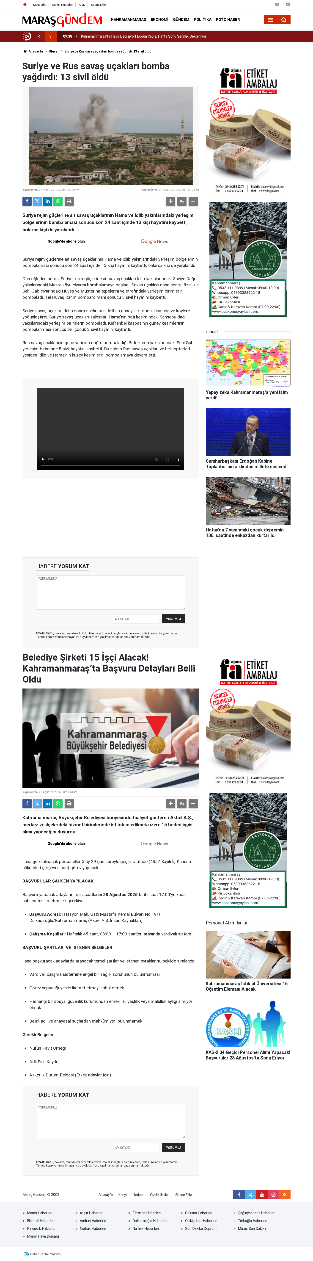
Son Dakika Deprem (201, 1228)
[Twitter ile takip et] (250, 1194)
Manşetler (39, 4)
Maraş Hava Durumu (43, 1236)
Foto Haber (228, 19)
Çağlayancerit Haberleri (256, 1213)
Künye (123, 1195)
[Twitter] (37, 201)
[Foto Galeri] (288, 4)
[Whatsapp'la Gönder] (58, 201)
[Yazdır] (69, 201)
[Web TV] (277, 4)
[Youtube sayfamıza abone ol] (262, 1194)
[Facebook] (27, 201)
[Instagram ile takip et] (273, 1194)
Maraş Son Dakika (252, 1228)
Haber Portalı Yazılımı (45, 1254)
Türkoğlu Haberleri (252, 1221)
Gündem (181, 19)
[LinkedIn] (47, 201)
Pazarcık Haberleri (41, 1228)
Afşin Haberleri (91, 1213)
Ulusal (53, 51)
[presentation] (39, 36)
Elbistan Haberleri (146, 1213)
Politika (202, 19)
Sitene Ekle (98, 4)
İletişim (138, 1195)
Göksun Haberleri (198, 1213)
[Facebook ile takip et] (239, 1194)
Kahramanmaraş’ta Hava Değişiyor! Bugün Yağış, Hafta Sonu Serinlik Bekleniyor (143, 36)
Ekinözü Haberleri (41, 1221)
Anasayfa (35, 51)
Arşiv (82, 4)
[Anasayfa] (24, 4)
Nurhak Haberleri (93, 1228)
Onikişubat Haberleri (201, 1221)
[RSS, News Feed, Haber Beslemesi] (285, 1194)
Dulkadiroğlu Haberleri (149, 1221)
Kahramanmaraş (128, 19)
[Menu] (270, 20)
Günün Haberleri (62, 4)
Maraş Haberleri (39, 1213)
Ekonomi (159, 19)
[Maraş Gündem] (62, 20)
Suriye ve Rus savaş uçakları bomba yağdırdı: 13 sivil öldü (107, 51)
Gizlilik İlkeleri (160, 1195)
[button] (170, 201)
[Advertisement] (110, 518)
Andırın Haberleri (93, 1221)
